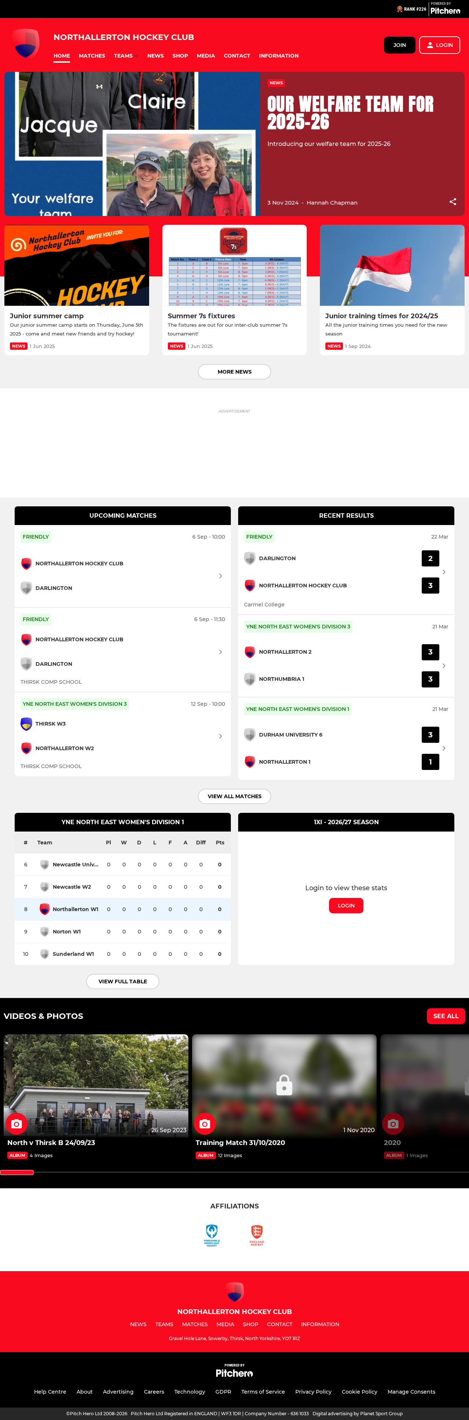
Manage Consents (411, 1391)
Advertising (118, 1391)
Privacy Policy (313, 1391)
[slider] (17, 1172)
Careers (154, 1391)
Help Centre (50, 1391)
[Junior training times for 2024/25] (392, 265)
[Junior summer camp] (76, 265)
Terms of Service (263, 1391)
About (85, 1391)
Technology (189, 1391)
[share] (452, 202)
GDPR (223, 1391)
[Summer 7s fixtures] (234, 265)
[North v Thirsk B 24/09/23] (96, 1086)
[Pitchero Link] (445, 12)
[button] (61, 56)
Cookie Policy (359, 1391)
